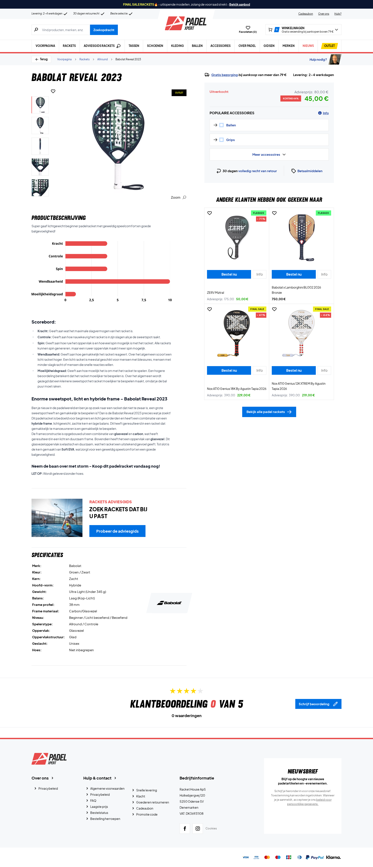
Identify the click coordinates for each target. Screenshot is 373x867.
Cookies (211, 828)
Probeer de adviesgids (117, 531)
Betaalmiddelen (309, 171)
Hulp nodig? (318, 59)
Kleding (177, 46)
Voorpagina (45, 46)
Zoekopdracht (103, 30)
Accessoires (220, 46)
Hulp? (337, 13)
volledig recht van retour (257, 171)
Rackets (69, 46)
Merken (289, 46)
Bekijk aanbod (239, 4)
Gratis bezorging (224, 74)
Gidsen (269, 46)
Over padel (247, 46)
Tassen (134, 46)
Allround (102, 59)
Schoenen (155, 46)
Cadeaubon (305, 13)
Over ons (323, 13)
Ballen (197, 46)
